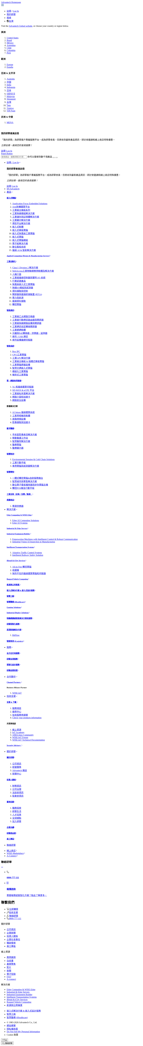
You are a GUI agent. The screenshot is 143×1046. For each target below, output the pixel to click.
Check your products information (26, 717)
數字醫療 (10, 428)
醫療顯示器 (17, 448)
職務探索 (16, 808)
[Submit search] (54, 157)
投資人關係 (11, 780)
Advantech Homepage (11, 2)
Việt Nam (11, 111)
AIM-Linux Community (23, 735)
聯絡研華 (11, 845)
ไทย (9, 105)
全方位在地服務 (13, 653)
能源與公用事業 (13, 585)
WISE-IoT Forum (20, 737)
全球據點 (16, 818)
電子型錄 (11, 974)
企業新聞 (11, 933)
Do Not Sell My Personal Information (23, 1031)
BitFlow (16, 635)
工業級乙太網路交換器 (23, 316)
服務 (9, 647)
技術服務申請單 (20, 715)
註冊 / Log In (13, 162)
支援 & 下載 (12, 702)
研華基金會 (11, 833)
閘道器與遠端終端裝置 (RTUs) (27, 294)
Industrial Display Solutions (18, 613)
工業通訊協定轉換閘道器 (24, 326)
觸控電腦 (16, 304)
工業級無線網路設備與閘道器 (26, 323)
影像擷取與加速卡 (21, 422)
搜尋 (9, 18)
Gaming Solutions (14, 607)
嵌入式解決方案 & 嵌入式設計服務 (20, 590)
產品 (9, 192)
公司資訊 (16, 764)
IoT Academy (18, 732)
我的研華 (11, 14)
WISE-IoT (17, 693)
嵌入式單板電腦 (20, 230)
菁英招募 (10, 802)
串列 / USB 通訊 (20, 336)
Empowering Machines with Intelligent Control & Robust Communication (45, 539)
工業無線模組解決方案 (23, 213)
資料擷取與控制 (20, 291)
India (9, 85)
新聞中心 (16, 774)
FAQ (9, 977)
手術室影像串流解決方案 (24, 434)
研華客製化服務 (13, 624)
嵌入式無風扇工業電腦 (23, 233)
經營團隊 (16, 767)
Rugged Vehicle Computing (17, 579)
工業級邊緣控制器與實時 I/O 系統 (28, 277)
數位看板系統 (19, 247)
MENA (10, 122)
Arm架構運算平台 (21, 207)
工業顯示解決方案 (21, 220)
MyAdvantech (13, 189)
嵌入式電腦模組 (20, 240)
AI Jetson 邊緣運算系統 (23, 412)
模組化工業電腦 (20, 371)
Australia (11, 79)
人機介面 (16, 274)
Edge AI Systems (20, 523)
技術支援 (11, 696)
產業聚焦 (11, 964)
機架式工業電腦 (20, 375)
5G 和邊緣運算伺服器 (23, 387)
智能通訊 (10, 310)
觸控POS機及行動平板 (23, 488)
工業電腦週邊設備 (21, 365)
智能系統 (10, 346)
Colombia (11, 50)
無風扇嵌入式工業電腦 (23, 284)
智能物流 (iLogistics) (15, 641)
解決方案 (11, 509)
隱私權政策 (12, 1029)
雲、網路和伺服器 (14, 381)
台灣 (11, 21)
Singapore (11, 99)
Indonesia (11, 87)
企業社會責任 (13, 939)
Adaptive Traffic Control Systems (27, 552)
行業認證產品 (19, 281)
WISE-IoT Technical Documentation (28, 740)
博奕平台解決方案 (21, 223)
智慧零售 (10, 472)
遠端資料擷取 (19, 301)
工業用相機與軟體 (21, 416)
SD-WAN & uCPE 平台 (23, 390)
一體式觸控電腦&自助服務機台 (27, 478)
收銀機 (15, 570)
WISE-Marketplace (15, 853)
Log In (16, 11)
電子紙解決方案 (20, 243)
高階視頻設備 (19, 419)
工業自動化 (11, 261)
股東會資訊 (17, 796)
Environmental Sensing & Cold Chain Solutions (33, 459)
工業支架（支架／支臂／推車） (19, 494)
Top (5, 1040)
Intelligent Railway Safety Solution (27, 555)
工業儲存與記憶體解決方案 (25, 217)
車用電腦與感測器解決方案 (25, 466)
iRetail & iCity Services (16, 560)
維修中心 (16, 711)
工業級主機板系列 (21, 210)
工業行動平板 (19, 462)
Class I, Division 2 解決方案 (25, 267)
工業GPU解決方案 (21, 358)
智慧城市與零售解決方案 (24, 481)
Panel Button (7, 153)
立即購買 (13, 909)
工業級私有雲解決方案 (23, 393)
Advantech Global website (20, 26)
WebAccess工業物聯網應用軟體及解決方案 (33, 271)
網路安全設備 (19, 400)
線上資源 (16, 730)
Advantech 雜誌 (19, 770)
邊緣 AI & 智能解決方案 (24, 250)
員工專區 (10, 839)
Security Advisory (14, 745)
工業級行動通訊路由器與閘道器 (28, 320)
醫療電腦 (16, 444)
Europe (10, 64)
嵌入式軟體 (17, 227)
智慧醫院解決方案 (21, 441)
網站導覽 (11, 1025)
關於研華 (11, 751)
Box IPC (16, 351)
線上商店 (11, 850)
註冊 (9, 11)
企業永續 (10, 827)
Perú (9, 53)
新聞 (9, 971)
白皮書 (10, 961)
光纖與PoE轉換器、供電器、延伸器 (29, 333)
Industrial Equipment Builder (18, 534)
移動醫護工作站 (20, 438)
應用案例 (11, 957)
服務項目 (16, 708)
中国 (9, 82)
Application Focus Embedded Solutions (29, 203)
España (10, 67)
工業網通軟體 (19, 330)
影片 (9, 967)
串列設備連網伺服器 (22, 340)
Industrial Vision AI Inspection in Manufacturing (33, 542)
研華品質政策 (12, 670)
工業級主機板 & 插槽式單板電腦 (28, 361)
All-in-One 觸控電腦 (21, 567)
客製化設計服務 (13, 665)
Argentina (11, 45)
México (10, 43)
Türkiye (10, 108)
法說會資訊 (17, 792)
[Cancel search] (56, 157)
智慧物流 (10, 454)
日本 (9, 90)
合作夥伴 (11, 677)
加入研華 (16, 821)
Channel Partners (14, 682)
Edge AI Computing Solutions (25, 520)
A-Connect (11, 856)
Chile (9, 48)
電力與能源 (17, 298)
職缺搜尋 (11, 943)
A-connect (11, 979)
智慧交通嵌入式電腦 (22, 368)
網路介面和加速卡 (21, 397)
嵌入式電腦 (11, 198)
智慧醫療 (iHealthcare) (16, 602)
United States (12, 38)
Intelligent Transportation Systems (20, 547)
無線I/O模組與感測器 (22, 288)
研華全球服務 (12, 659)
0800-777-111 (15, 918)
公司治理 (16, 789)
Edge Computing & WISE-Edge (19, 515)
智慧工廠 (10, 596)
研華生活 (16, 811)
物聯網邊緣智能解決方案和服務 (19, 618)
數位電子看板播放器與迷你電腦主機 (30, 485)
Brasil (9, 40)
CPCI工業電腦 (19, 354)
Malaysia (11, 96)
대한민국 (11, 94)
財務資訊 (16, 786)
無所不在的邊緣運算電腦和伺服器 (29, 573)
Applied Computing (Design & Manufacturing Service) (28, 256)
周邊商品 (10, 500)
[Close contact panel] (2, 867)
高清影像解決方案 (14, 630)
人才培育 (16, 815)
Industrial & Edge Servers (17, 528)
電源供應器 (17, 506)
